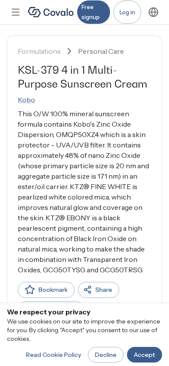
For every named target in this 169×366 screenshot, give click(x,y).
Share (103, 290)
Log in (127, 12)
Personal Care (101, 51)
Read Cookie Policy (53, 355)
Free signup (90, 11)
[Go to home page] (51, 12)
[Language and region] (153, 12)
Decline (106, 355)
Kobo (26, 99)
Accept (144, 355)
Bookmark (53, 290)
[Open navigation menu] (15, 12)
